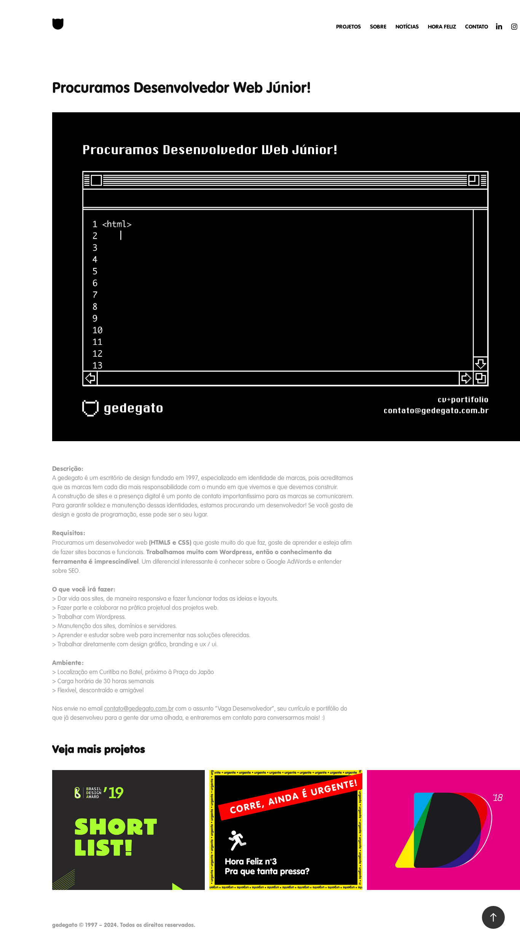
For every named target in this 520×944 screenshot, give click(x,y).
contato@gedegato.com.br (139, 709)
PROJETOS (348, 26)
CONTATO (476, 26)
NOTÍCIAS (407, 26)
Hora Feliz (442, 26)
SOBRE (378, 26)
